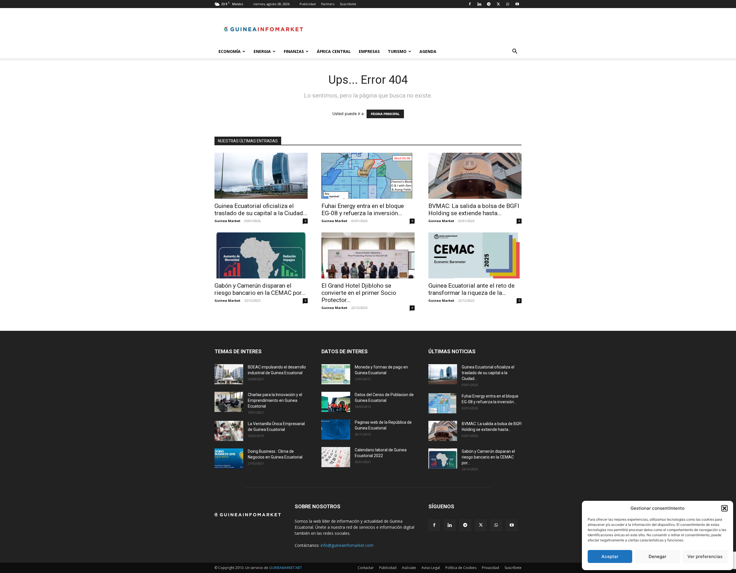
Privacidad (490, 567)
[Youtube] (517, 4)
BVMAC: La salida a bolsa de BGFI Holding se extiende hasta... (473, 210)
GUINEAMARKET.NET (285, 567)
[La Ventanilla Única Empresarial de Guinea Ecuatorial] (228, 431)
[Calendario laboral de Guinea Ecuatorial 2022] (335, 457)
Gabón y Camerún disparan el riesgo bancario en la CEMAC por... (260, 289)
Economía (229, 51)
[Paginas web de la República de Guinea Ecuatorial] (335, 429)
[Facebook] (469, 4)
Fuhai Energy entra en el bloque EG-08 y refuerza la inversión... (362, 210)
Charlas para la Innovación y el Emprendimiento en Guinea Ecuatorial (275, 400)
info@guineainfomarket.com (347, 545)
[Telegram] (488, 4)
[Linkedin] (479, 4)
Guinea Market (227, 221)
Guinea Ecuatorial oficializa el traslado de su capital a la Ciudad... (260, 210)
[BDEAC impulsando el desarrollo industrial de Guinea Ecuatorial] (228, 374)
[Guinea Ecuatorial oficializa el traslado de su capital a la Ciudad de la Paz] (261, 176)
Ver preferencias (704, 556)
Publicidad (308, 4)
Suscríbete (348, 4)
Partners (327, 4)
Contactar (366, 567)
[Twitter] (498, 4)
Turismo (397, 51)
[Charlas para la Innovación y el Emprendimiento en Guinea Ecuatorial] (228, 402)
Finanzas (294, 51)
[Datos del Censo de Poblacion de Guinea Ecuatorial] (335, 402)
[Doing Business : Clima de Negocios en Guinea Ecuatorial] (228, 458)
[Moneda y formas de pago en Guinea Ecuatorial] (335, 374)
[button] (724, 508)
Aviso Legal (430, 567)
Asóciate (409, 567)
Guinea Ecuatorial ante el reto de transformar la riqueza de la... (471, 289)
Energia (262, 51)
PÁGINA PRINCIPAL (385, 114)
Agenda (427, 51)
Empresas (369, 51)
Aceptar (609, 556)
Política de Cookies (460, 567)
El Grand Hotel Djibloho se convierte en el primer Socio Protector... (358, 292)
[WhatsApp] (507, 4)
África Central (334, 51)
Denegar (657, 556)
